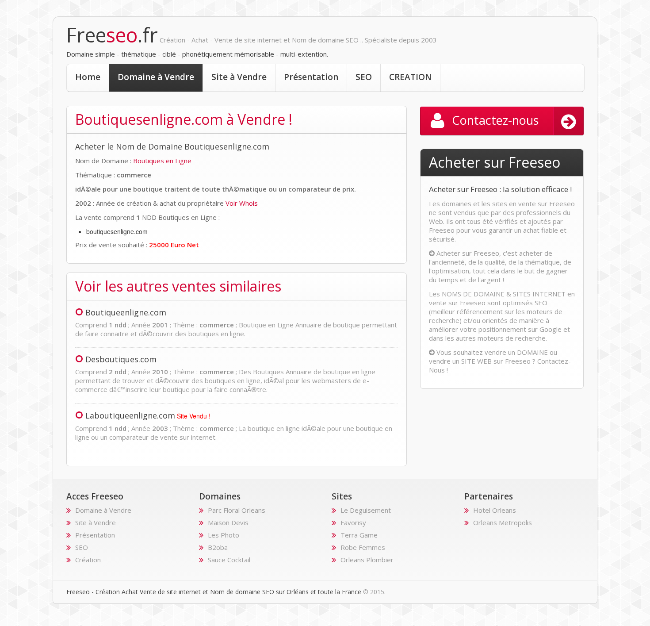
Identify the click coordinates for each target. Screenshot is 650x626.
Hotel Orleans (494, 510)
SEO (364, 77)
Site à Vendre (239, 77)
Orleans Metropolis (502, 522)
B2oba (218, 547)
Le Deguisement (365, 510)
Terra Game (359, 534)
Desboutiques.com (121, 359)
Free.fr (112, 34)
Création (88, 559)
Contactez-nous (495, 120)
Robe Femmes (362, 547)
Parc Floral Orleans (236, 510)
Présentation (311, 77)
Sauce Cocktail (229, 559)
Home (87, 77)
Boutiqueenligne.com (125, 312)
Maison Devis (228, 522)
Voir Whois (242, 203)
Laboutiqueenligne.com (130, 415)
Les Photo (223, 534)
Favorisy (353, 522)
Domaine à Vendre (156, 77)
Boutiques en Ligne (162, 160)
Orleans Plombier (367, 559)
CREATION (410, 77)
